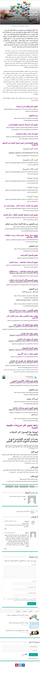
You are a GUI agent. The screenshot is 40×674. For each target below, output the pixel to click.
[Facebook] (23, 665)
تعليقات (24, 611)
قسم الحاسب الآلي (32, 19)
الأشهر (30, 611)
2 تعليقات (12, 19)
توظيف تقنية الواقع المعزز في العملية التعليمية (17, 630)
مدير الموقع (34, 17)
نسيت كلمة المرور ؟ (33, 658)
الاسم (34, 581)
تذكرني (23, 654)
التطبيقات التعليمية (24, 486)
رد (5, 528)
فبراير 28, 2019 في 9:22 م (9, 532)
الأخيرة (36, 611)
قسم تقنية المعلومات (22, 19)
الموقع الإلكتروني (31, 593)
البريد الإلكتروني (31, 587)
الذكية (16, 486)
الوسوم (18, 611)
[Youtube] (16, 665)
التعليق (34, 564)
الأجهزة (31, 486)
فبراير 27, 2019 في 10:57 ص (10, 521)
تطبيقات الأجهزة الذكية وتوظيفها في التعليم (18, 615)
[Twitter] (20, 665)
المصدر (14, 46)
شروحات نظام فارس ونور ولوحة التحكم (25, 511)
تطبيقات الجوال (9, 486)
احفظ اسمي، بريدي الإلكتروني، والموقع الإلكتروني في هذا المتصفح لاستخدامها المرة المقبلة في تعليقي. (21, 599)
